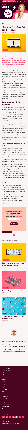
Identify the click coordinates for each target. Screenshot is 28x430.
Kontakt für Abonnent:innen (7, 370)
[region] (14, 11)
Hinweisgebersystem (6, 381)
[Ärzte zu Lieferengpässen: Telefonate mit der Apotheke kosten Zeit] (14, 261)
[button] (14, 11)
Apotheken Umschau (9, 1)
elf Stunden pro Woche (9, 69)
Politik (8, 22)
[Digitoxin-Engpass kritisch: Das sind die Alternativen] (14, 314)
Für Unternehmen (5, 406)
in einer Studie (17, 107)
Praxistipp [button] (6, 260)
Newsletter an (19, 216)
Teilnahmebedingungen (6, 404)
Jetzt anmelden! (14, 223)
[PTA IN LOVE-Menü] (24, 1)
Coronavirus (4, 389)
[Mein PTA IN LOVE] (17, 1)
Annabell (13, 32)
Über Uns (4, 408)
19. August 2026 (5, 266)
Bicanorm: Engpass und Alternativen (13, 291)
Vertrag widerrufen (6, 384)
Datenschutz (4, 379)
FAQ (3, 374)
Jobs (3, 372)
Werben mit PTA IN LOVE (6, 411)
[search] (21, 1)
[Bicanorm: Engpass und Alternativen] (14, 288)
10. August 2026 (5, 320)
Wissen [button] (4, 313)
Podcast (3, 391)
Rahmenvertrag (5, 396)
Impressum (4, 377)
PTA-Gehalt (4, 394)
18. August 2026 (5, 292)
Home (4, 22)
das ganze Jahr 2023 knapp (15, 79)
